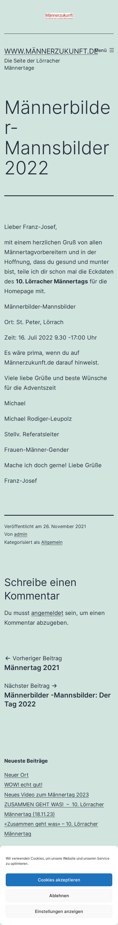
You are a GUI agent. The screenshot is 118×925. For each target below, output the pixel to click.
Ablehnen (59, 895)
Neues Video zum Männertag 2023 (46, 795)
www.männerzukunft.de (51, 51)
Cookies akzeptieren (59, 880)
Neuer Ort (16, 775)
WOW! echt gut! (23, 785)
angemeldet (47, 612)
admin (20, 534)
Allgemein (51, 542)
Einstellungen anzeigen (59, 911)
